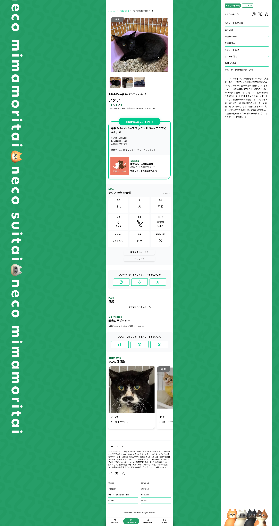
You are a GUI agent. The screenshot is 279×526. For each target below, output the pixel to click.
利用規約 (111, 500)
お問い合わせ (145, 489)
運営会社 (143, 500)
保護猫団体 (112, 489)
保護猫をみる (124, 11)
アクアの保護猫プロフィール (143, 11)
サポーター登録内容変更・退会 (118, 495)
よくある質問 (145, 495)
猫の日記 (111, 483)
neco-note (112, 11)
